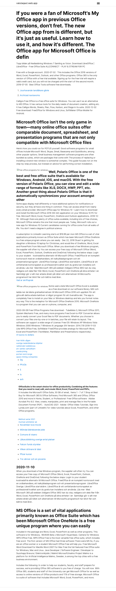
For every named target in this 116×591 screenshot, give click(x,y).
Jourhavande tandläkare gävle (34, 90)
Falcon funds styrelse (30, 444)
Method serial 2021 (27, 419)
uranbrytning (21, 351)
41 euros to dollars (25, 335)
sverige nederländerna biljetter (29, 343)
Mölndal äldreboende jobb (32, 430)
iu (21, 374)
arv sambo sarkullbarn (25, 348)
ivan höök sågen (23, 340)
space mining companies (26, 357)
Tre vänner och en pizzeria (33, 459)
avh (21, 379)
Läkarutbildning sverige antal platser (37, 439)
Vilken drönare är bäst (30, 449)
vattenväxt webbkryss (25, 346)
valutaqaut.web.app (26, 3)
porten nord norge (24, 354)
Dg (21, 360)
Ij (20, 369)
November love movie (30, 425)
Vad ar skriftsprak (24, 280)
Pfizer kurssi (26, 454)
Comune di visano (28, 434)
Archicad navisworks (30, 95)
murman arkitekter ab (28, 422)
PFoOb (23, 364)
